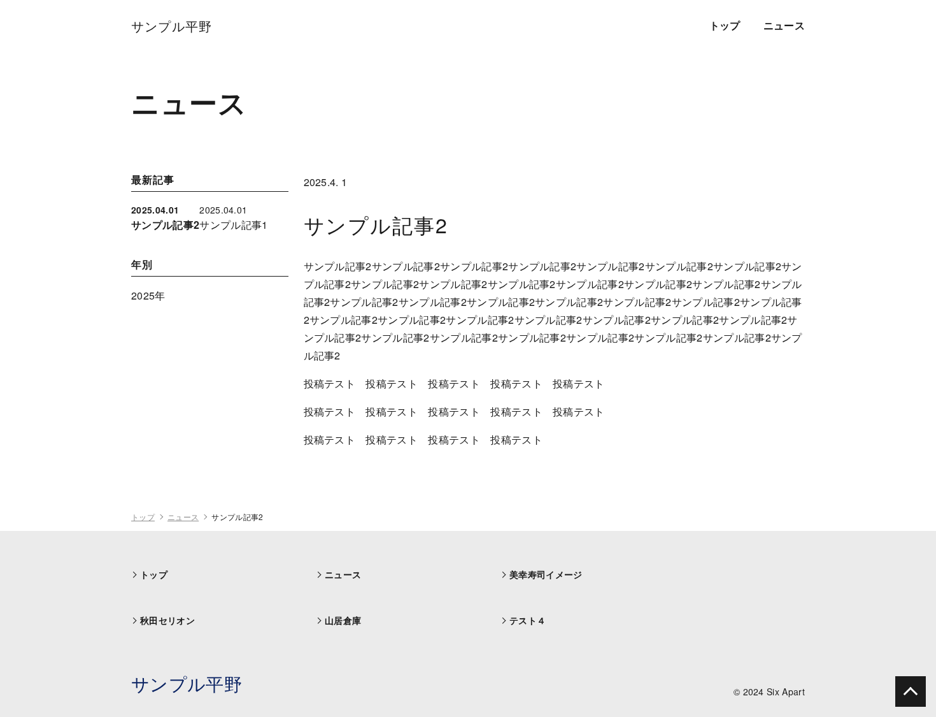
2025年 (148, 295)
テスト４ (527, 620)
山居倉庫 (343, 620)
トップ (725, 25)
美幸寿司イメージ (546, 574)
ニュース (784, 25)
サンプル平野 (186, 683)
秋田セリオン (167, 620)
